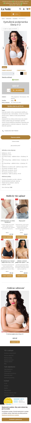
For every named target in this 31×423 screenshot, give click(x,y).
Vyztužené (15, 18)
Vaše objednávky (8, 369)
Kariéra (6, 388)
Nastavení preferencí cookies (10, 415)
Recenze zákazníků (8, 355)
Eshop (3, 18)
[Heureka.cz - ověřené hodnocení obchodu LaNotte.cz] (15, 401)
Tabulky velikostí (8, 361)
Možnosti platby (8, 358)
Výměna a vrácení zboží (10, 353)
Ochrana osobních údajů (10, 392)
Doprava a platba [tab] (15, 137)
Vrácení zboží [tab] (15, 141)
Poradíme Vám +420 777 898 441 (11, 130)
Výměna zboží (7, 371)
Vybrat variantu (7, 237)
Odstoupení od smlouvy (10, 373)
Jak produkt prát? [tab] (15, 145)
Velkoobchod (7, 390)
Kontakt (6, 385)
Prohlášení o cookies (9, 395)
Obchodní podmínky (9, 377)
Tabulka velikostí (7, 77)
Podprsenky (8, 18)
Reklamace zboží (8, 375)
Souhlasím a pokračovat (15, 419)
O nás (5, 383)
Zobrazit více (15, 342)
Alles (12, 100)
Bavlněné (4, 67)
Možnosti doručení (8, 360)
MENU (17, 14)
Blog (5, 363)
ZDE (11, 187)
